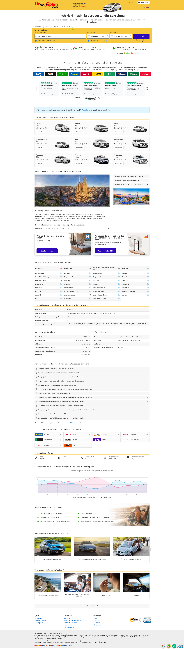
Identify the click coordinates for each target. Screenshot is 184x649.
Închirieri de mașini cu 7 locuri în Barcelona (129, 184)
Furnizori (96, 620)
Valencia (146, 637)
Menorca (72, 637)
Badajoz (63, 635)
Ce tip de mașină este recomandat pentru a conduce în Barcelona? (60, 406)
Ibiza (127, 635)
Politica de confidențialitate (72, 620)
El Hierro (87, 635)
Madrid (51, 637)
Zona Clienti (38, 618)
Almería (48, 635)
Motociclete (97, 625)
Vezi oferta (41, 132)
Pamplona (84, 637)
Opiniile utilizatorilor (40, 620)
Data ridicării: (91, 32)
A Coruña (37, 635)
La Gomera (136, 635)
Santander (103, 637)
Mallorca (61, 637)
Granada (122, 635)
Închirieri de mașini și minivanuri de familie (129, 176)
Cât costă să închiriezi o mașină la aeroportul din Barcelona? (58, 373)
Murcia (78, 637)
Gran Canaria (114, 635)
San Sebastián (95, 637)
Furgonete (96, 623)
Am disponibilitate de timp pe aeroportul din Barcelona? (57, 385)
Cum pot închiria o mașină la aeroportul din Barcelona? (56, 369)
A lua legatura (38, 623)
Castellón (81, 635)
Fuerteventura (95, 635)
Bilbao (76, 635)
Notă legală (67, 625)
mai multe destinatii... (57, 638)
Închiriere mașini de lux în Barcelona (127, 180)
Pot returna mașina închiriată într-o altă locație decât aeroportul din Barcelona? (65, 389)
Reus (89, 637)
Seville (124, 637)
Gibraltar (102, 635)
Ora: (102, 32)
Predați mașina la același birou (46, 41)
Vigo (42, 638)
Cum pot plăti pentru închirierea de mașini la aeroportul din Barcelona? (62, 418)
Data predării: (114, 32)
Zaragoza (47, 638)
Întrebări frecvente (73, 423)
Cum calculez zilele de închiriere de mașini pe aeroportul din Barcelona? (62, 401)
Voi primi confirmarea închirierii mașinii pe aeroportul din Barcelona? (61, 381)
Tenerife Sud (139, 637)
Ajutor (131, 2)
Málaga (56, 637)
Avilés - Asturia (56, 635)
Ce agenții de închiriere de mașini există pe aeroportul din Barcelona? (61, 377)
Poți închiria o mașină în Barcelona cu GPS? (52, 414)
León (46, 637)
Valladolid (37, 638)
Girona (108, 635)
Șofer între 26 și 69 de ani (98, 41)
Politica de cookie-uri (70, 623)
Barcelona (70, 635)
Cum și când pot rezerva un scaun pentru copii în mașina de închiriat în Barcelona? (66, 410)
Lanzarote (41, 637)
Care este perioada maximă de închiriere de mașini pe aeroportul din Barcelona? (65, 397)
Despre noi (67, 618)
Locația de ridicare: (40, 32)
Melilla (67, 637)
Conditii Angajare (69, 627)
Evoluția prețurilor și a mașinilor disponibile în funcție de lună (92, 471)
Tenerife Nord (131, 637)
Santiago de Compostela (114, 637)
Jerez (131, 635)
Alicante (43, 635)
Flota (95, 618)
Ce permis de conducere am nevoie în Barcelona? (54, 393)
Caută (141, 36)
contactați (86, 423)
